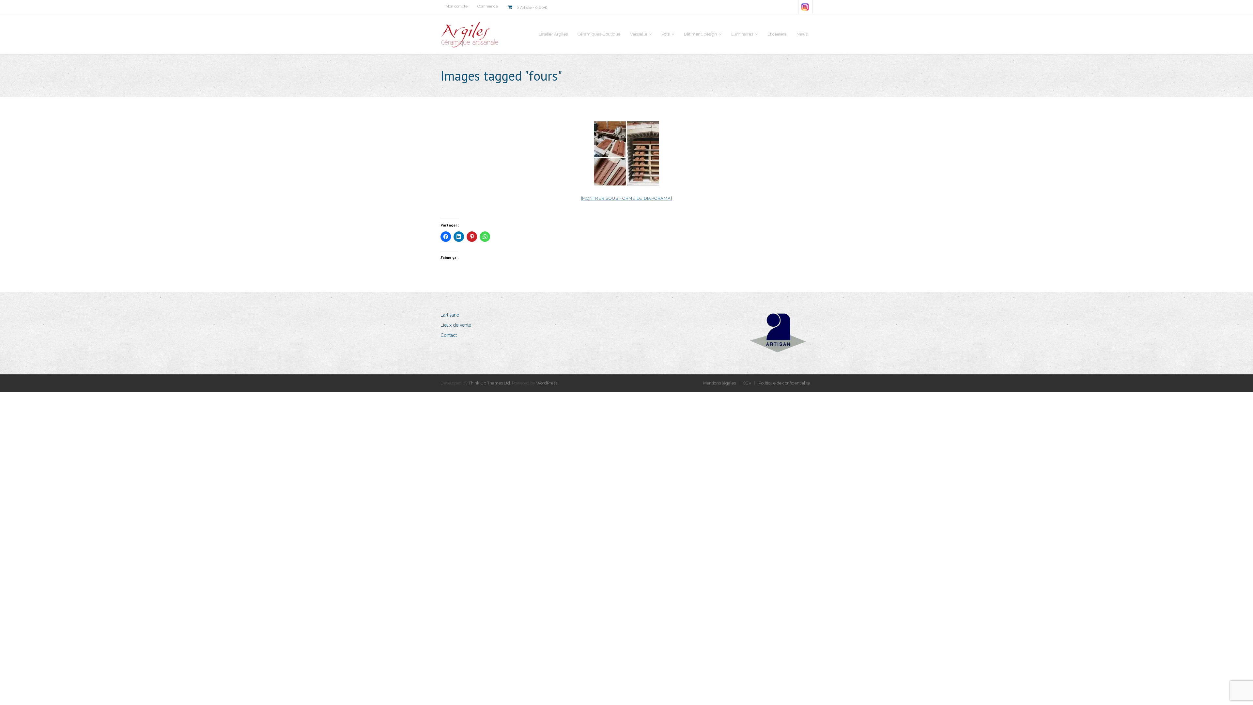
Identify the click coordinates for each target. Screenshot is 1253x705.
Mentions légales (719, 383)
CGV (747, 383)
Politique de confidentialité (784, 383)
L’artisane (450, 315)
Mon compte (456, 6)
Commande (487, 6)
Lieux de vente (456, 325)
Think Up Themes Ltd (489, 383)
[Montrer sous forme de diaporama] (626, 198)
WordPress (546, 383)
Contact (449, 335)
